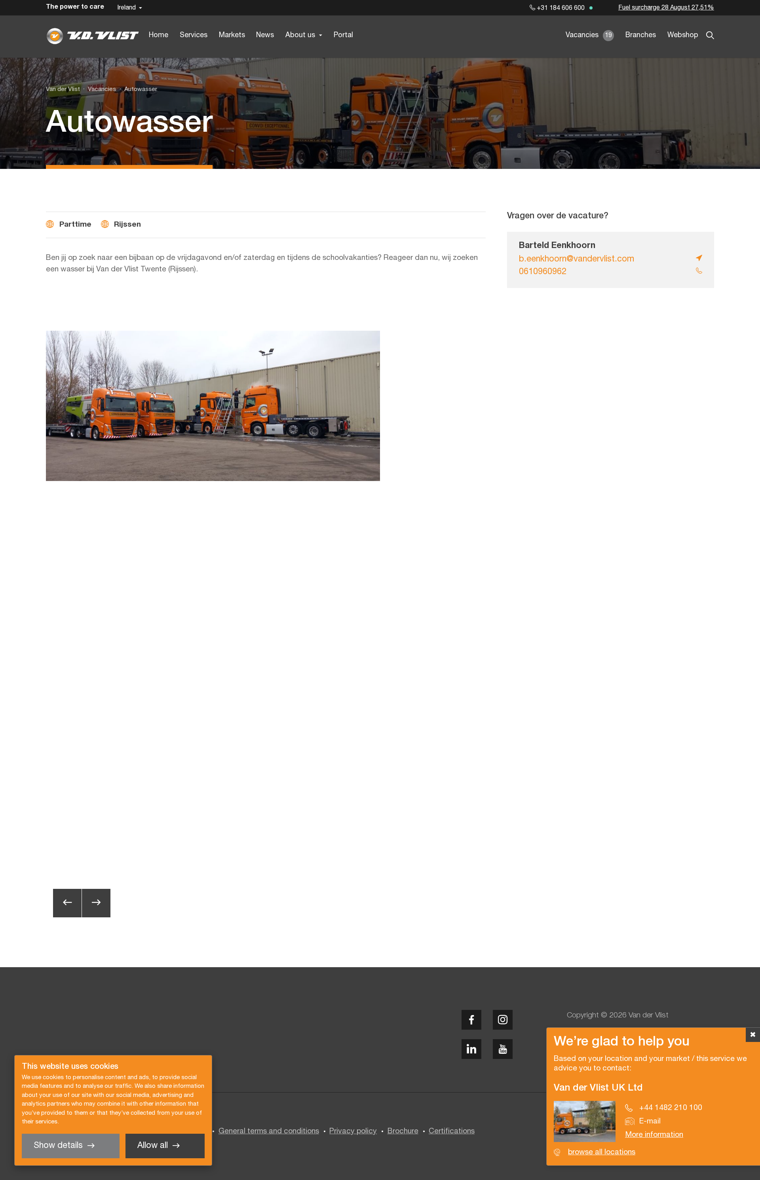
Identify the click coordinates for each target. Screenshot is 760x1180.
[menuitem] (98, 89)
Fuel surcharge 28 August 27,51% (666, 8)
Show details (58, 1146)
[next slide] (96, 903)
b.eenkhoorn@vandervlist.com (576, 259)
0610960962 (542, 272)
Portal (343, 35)
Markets (232, 35)
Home (158, 35)
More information (654, 1134)
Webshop (682, 35)
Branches (640, 35)
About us (300, 35)
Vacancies (589, 35)
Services (193, 35)
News (265, 35)
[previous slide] (67, 903)
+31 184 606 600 (560, 8)
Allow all (152, 1146)
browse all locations (601, 1152)
